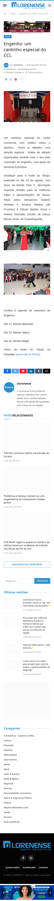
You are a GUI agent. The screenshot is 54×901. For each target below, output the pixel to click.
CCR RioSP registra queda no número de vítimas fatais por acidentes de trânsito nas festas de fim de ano (27, 545)
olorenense (18, 65)
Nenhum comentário (15, 72)
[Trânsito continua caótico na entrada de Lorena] (27, 436)
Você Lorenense (12, 821)
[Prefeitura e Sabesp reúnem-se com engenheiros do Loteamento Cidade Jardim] (27, 479)
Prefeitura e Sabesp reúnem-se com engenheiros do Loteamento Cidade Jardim (24, 499)
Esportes (8, 750)
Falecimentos (10, 754)
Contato (43, 867)
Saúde (7, 812)
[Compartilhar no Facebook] (6, 79)
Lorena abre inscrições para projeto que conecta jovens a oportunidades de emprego (36, 665)
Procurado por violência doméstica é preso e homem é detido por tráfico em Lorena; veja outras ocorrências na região (35, 625)
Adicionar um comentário (27, 564)
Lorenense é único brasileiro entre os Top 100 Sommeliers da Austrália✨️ (36, 602)
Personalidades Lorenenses (17, 793)
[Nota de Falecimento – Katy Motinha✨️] (12, 649)
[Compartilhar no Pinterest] (15, 79)
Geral (7, 36)
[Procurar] (49, 5)
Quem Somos (13, 867)
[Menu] (5, 5)
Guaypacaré (29, 867)
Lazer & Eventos (12, 774)
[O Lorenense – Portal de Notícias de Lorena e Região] (28, 5)
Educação (8, 745)
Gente (7, 764)
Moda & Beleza (11, 778)
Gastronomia (10, 759)
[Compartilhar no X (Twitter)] (11, 79)
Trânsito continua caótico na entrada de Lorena (26, 454)
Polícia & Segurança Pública (18, 797)
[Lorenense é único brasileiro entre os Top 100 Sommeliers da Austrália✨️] (12, 603)
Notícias (8, 788)
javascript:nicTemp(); (28, 354)
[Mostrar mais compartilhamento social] (21, 79)
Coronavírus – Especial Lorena (19, 735)
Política (7, 802)
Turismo (8, 817)
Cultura (7, 740)
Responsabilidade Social (16, 807)
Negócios (8, 783)
